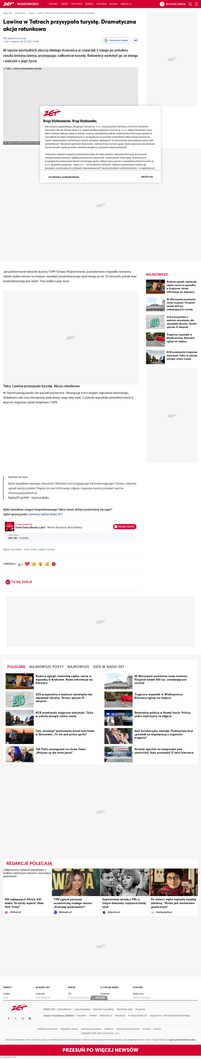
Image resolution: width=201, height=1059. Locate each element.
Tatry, (33, 550)
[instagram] (23, 1019)
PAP (5, 38)
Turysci (50, 550)
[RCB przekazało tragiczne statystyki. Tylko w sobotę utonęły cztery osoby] (155, 357)
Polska (53, 4)
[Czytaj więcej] (20, 681)
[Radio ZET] (8, 4)
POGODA (138, 987)
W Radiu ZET (43, 987)
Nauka (114, 4)
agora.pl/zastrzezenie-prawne (183, 1040)
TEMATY (7, 987)
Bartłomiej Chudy (17, 38)
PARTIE (71, 987)
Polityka (76, 4)
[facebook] (9, 1019)
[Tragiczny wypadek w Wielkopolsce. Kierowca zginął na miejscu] (155, 340)
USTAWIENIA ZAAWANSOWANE (64, 177)
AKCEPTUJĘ (147, 177)
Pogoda (101, 4)
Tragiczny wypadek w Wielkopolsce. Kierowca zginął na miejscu (181, 338)
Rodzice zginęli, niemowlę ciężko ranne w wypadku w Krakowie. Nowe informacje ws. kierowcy (64, 680)
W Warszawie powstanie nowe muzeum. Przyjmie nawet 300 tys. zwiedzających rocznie (161, 680)
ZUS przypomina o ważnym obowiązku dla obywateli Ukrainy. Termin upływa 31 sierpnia (64, 698)
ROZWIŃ (100, 998)
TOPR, (27, 550)
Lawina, (41, 550)
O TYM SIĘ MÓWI (109, 987)
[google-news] (30, 1019)
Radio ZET (7, 13)
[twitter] (16, 1019)
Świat (64, 4)
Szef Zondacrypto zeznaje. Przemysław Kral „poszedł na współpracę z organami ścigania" (163, 734)
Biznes (89, 4)
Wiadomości (28, 4)
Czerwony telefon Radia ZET (45, 514)
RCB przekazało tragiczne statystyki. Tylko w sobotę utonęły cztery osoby (182, 355)
